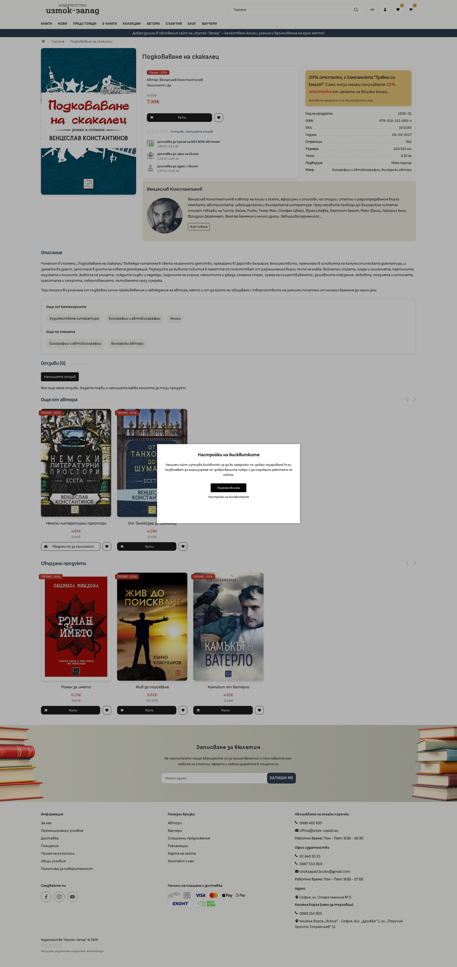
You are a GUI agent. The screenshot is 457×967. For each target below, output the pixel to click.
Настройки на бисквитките (228, 497)
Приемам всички (228, 488)
